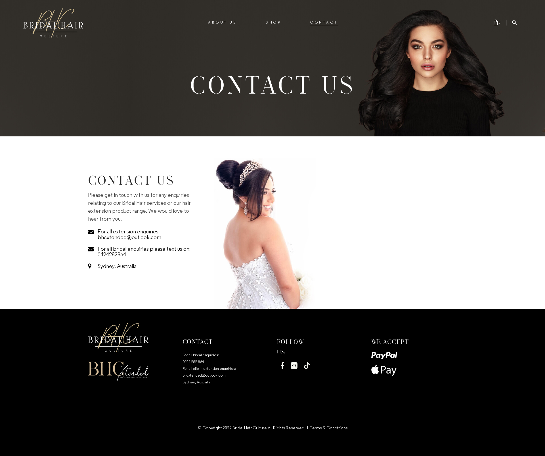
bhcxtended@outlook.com (204, 375)
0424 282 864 (193, 362)
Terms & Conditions (329, 428)
